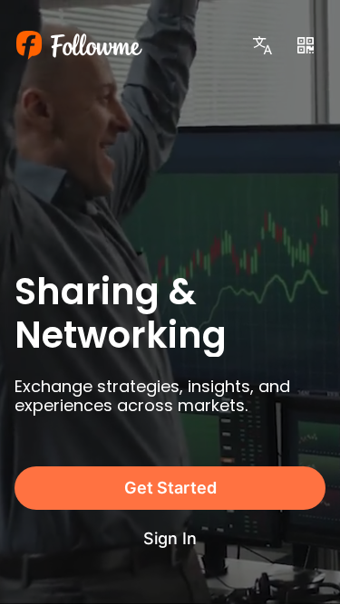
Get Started (170, 487)
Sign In (170, 538)
